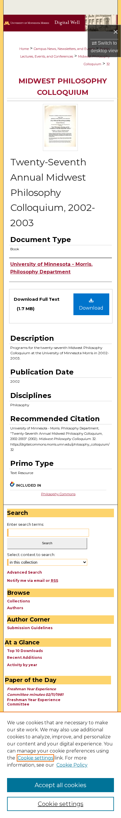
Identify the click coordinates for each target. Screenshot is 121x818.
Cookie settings (35, 758)
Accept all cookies (60, 785)
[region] (60, 765)
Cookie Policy (72, 765)
